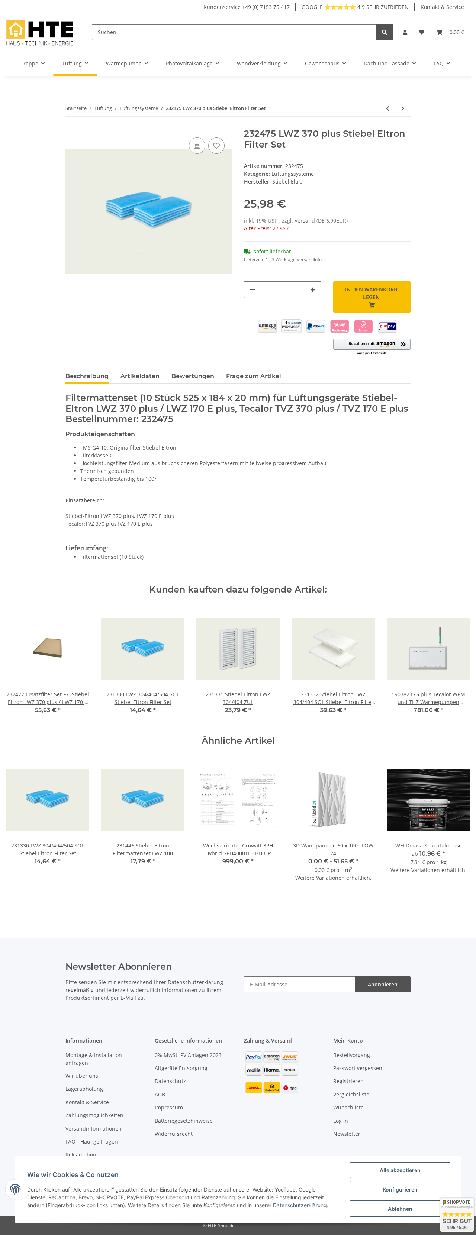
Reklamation (80, 1154)
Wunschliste (348, 1107)
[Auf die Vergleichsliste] (197, 145)
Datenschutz (170, 1081)
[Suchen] (384, 32)
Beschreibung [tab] (87, 376)
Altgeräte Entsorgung (181, 1068)
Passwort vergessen (357, 1068)
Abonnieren (383, 984)
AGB (160, 1094)
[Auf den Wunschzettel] (216, 145)
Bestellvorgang (351, 1055)
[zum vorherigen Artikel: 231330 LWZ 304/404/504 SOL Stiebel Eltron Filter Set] (387, 108)
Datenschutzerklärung (195, 982)
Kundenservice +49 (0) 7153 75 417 (246, 6)
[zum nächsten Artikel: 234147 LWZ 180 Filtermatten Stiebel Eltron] (403, 108)
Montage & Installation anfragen (93, 1058)
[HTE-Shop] (40, 32)
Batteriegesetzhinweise (184, 1120)
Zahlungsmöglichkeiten (94, 1115)
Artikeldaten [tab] (140, 376)
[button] (405, 32)
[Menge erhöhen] (313, 290)
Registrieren (348, 1081)
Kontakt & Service (442, 6)
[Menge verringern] (252, 290)
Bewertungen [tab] (192, 376)
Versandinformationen (93, 1128)
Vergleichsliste (351, 1094)
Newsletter (346, 1133)
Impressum (169, 1107)
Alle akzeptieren (400, 1170)
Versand (305, 220)
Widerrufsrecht (174, 1133)
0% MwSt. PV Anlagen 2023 (188, 1055)
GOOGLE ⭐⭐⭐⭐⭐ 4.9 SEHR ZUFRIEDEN (355, 6)
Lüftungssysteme (292, 173)
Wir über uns (81, 1075)
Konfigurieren (400, 1189)
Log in (340, 1120)
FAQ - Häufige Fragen (91, 1141)
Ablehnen (400, 1209)
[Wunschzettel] (421, 32)
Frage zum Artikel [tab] (253, 376)
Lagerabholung (84, 1088)
